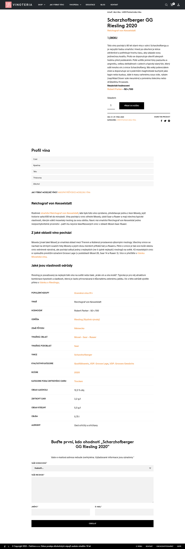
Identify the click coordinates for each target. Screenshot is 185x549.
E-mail (98, 507)
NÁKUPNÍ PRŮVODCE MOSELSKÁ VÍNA (74, 192)
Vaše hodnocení (39, 463)
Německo (79, 328)
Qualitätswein (81, 363)
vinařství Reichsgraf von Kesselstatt (59, 213)
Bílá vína (117, 12)
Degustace (90, 5)
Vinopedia (74, 5)
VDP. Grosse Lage (99, 363)
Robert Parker (114, 89)
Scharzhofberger (83, 354)
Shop (40, 5)
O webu (139, 546)
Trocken (78, 381)
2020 (77, 372)
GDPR (179, 546)
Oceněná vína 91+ (83, 293)
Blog (103, 5)
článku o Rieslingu (49, 282)
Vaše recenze (37, 475)
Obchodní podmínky (164, 546)
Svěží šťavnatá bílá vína (131, 12)
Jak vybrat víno (57, 5)
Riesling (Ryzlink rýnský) (87, 319)
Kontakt (114, 5)
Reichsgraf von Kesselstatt (121, 30)
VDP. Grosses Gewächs (122, 363)
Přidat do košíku (131, 106)
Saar (76, 346)
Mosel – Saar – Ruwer (85, 337)
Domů (109, 12)
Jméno (34, 507)
